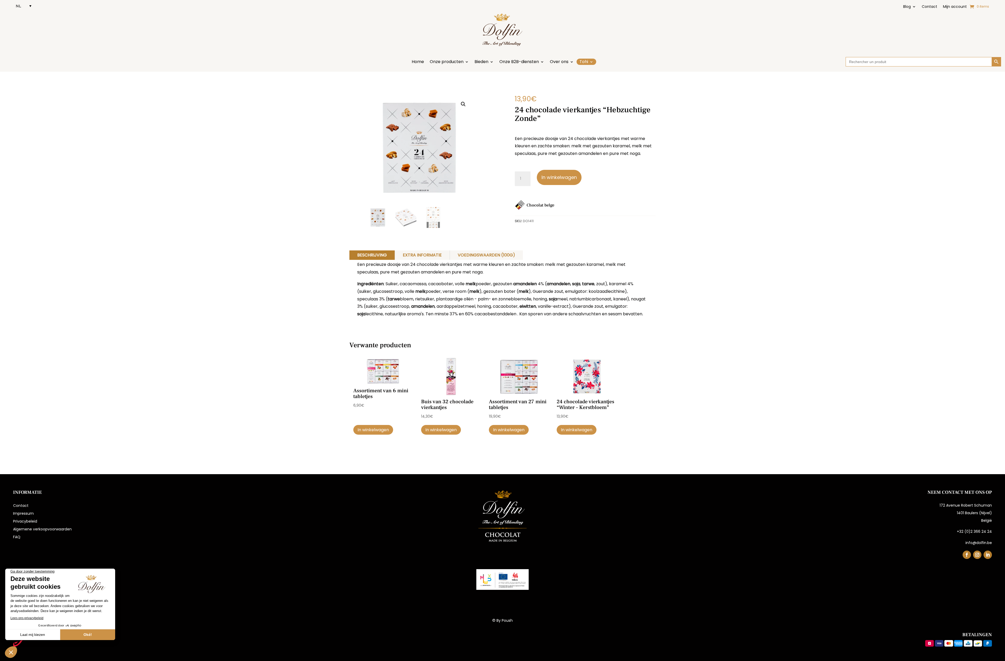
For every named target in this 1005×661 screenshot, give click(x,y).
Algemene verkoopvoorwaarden (42, 529)
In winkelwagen (559, 177)
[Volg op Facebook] (967, 555)
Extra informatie (422, 255)
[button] (463, 104)
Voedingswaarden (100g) (486, 255)
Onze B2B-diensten (519, 62)
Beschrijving (372, 255)
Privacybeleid (25, 521)
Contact (929, 7)
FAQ (16, 537)
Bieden (481, 62)
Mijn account (955, 7)
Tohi (583, 62)
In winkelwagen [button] (373, 430)
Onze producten (447, 62)
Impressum (23, 514)
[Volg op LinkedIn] (988, 555)
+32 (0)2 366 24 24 (974, 531)
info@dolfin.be (978, 542)
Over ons (559, 62)
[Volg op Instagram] (977, 555)
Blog (907, 7)
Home (418, 62)
